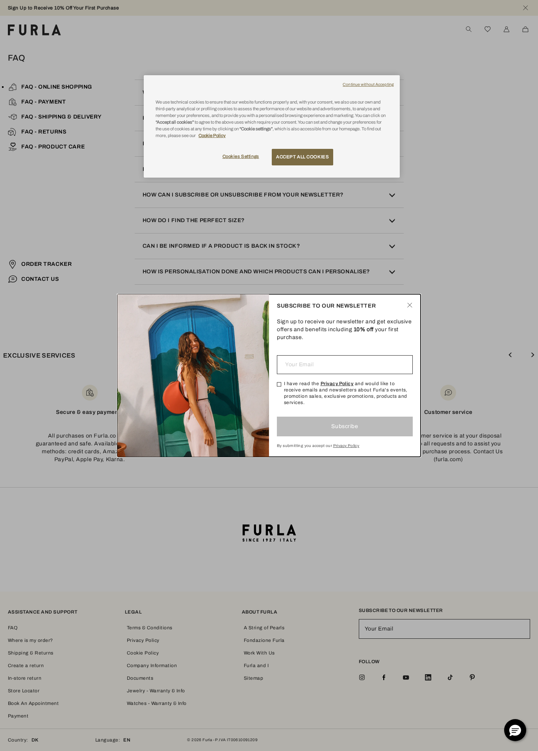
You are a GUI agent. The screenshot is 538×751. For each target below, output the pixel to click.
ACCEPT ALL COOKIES (302, 156)
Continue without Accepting (368, 84)
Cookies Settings (241, 156)
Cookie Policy (212, 135)
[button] (515, 730)
